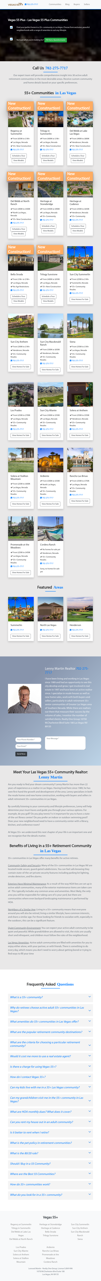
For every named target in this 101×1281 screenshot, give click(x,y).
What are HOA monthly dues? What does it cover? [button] (40, 1111)
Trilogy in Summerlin (20, 1228)
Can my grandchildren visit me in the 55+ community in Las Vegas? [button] (46, 1100)
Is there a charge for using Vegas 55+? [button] (33, 1066)
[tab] (50, 998)
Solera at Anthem (21, 1255)
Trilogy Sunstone (50, 1236)
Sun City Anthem (80, 1228)
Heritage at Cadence (50, 1228)
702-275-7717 (32, 5)
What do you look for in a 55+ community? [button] (36, 1195)
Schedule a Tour (18, 156)
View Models (18, 161)
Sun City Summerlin (80, 1225)
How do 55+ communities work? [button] (30, 1184)
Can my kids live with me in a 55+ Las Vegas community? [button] (44, 1087)
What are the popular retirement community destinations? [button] (46, 1032)
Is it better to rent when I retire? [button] (29, 1132)
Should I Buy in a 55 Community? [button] (30, 1163)
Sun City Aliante (21, 1251)
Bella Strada (50, 1232)
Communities (55, 4)
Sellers (87, 4)
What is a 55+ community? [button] (26, 997)
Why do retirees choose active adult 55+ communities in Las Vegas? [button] (47, 1009)
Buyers (77, 4)
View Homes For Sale (79, 299)
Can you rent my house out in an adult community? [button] (41, 1122)
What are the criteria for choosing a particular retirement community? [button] (45, 1044)
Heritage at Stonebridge (50, 1225)
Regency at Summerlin (21, 1225)
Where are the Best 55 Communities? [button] (32, 1174)
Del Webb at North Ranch (21, 1239)
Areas (58, 587)
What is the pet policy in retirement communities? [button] (41, 1143)
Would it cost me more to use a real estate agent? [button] (40, 1056)
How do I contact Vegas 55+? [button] (27, 1077)
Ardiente (51, 1247)
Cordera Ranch (50, 1262)
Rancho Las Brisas (50, 1251)
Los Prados (21, 1247)
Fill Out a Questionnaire (55, 40)
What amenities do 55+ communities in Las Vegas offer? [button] (44, 1021)
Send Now (21, 754)
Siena (80, 1239)
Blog (67, 4)
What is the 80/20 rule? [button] (24, 1153)
